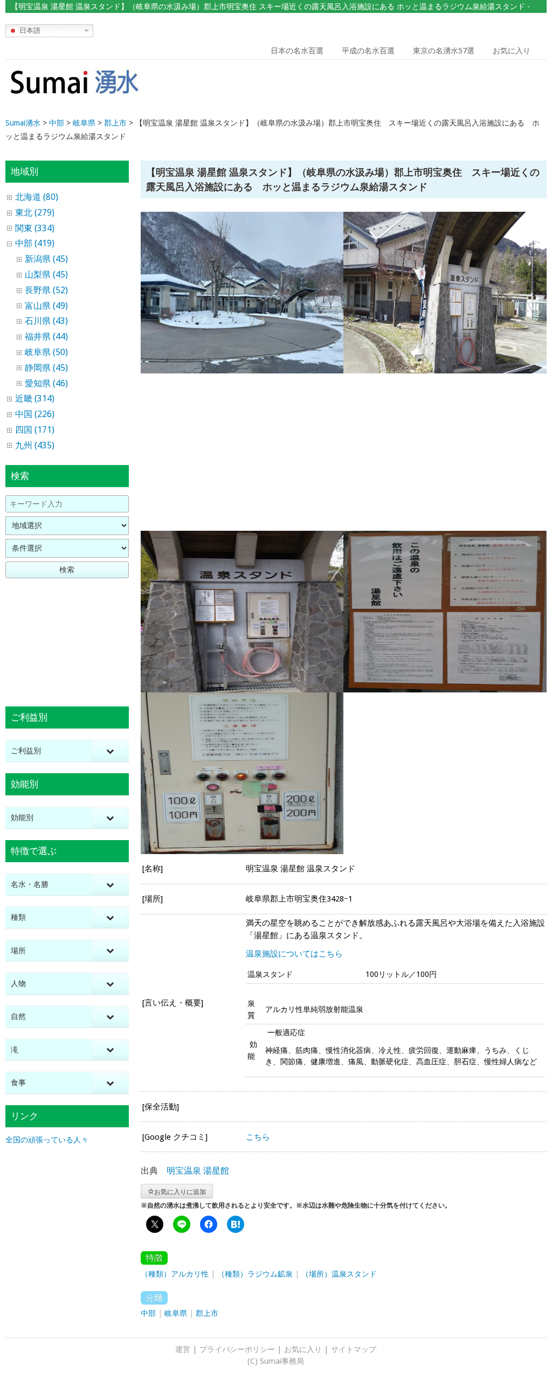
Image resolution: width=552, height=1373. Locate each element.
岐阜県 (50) (46, 352)
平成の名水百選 (368, 50)
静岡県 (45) (46, 368)
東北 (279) (34, 212)
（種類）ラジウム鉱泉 (255, 1274)
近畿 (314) (34, 398)
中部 (148, 1313)
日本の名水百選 (297, 50)
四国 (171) (34, 430)
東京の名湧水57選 (443, 50)
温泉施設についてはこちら (294, 954)
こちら (258, 1137)
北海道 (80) (36, 197)
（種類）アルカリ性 (175, 1274)
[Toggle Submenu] (110, 750)
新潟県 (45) (46, 259)
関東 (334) (34, 228)
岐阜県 (175, 1313)
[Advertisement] (476, 89)
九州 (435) (34, 445)
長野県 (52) (46, 290)
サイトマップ (353, 1349)
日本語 (28, 30)
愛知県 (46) (46, 383)
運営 (182, 1349)
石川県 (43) (46, 321)
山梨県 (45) (46, 274)
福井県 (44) (46, 336)
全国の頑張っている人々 (46, 1139)
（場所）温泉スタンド (339, 1274)
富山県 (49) (46, 306)
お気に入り (511, 50)
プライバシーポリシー (237, 1349)
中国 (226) (34, 414)
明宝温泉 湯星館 (198, 1171)
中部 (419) (34, 243)
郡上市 (207, 1313)
